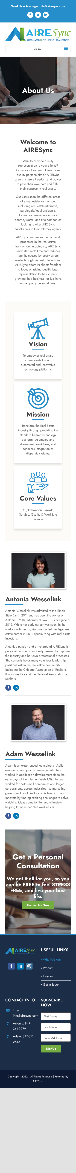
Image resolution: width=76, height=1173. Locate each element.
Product (48, 968)
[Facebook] (11, 966)
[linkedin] (16, 688)
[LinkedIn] (20, 966)
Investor (48, 976)
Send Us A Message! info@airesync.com (38, 6)
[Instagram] (29, 966)
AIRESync (38, 1081)
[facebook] (8, 688)
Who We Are (52, 959)
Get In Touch (51, 984)
